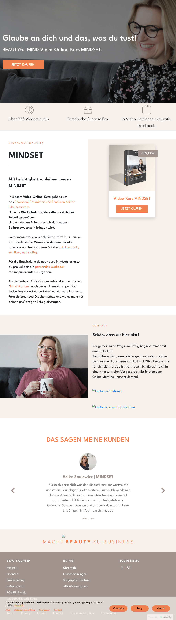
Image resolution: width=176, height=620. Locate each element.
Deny (139, 608)
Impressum (44, 610)
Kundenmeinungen (75, 574)
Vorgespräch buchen (76, 580)
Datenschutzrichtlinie (24, 610)
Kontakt (58, 610)
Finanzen (12, 574)
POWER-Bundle (16, 592)
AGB (8, 610)
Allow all (161, 608)
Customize (118, 608)
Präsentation (15, 586)
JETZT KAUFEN (132, 208)
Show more (88, 518)
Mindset (12, 567)
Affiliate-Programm (75, 586)
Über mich (69, 567)
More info (19, 605)
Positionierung (16, 580)
